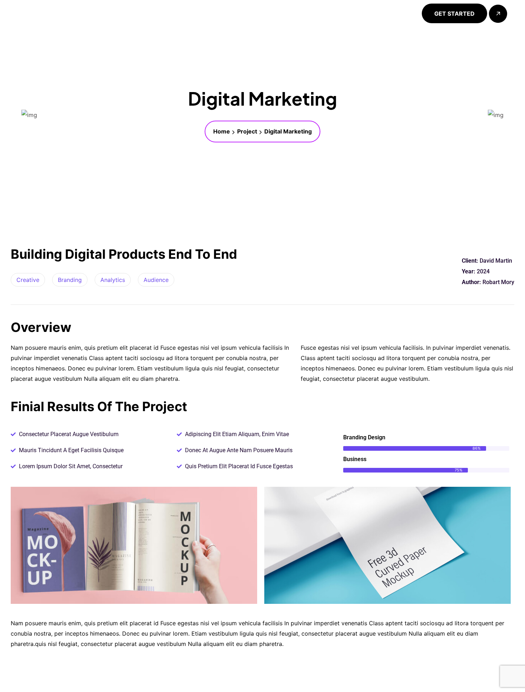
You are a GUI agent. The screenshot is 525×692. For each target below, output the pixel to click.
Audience (156, 279)
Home (221, 131)
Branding (70, 279)
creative (27, 279)
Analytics (112, 279)
